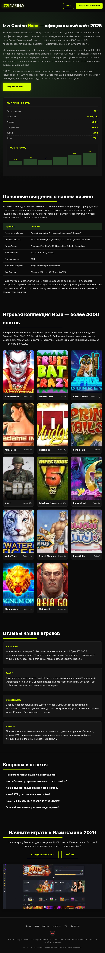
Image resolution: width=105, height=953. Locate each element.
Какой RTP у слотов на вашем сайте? (28, 794)
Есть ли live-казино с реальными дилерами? (32, 807)
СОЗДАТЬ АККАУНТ (42, 854)
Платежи (56, 926)
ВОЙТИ (70, 854)
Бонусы (45, 926)
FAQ (65, 926)
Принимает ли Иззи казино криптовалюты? (31, 774)
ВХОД (68, 6)
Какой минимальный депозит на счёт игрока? (33, 800)
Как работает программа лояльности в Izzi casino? (36, 781)
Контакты (75, 926)
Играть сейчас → (16, 86)
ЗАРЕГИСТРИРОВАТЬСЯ (89, 6)
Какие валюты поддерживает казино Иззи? (32, 787)
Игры (36, 926)
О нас (28, 926)
